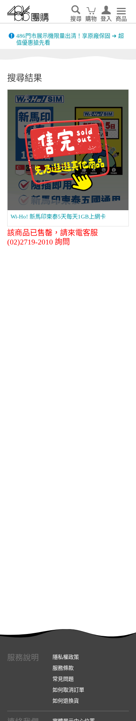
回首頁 (28, 13)
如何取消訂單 (68, 690)
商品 (121, 19)
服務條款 (63, 668)
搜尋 (76, 19)
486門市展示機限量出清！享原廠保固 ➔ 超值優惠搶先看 (70, 36)
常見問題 (63, 679)
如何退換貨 (66, 701)
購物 (91, 19)
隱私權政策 (66, 657)
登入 (106, 19)
